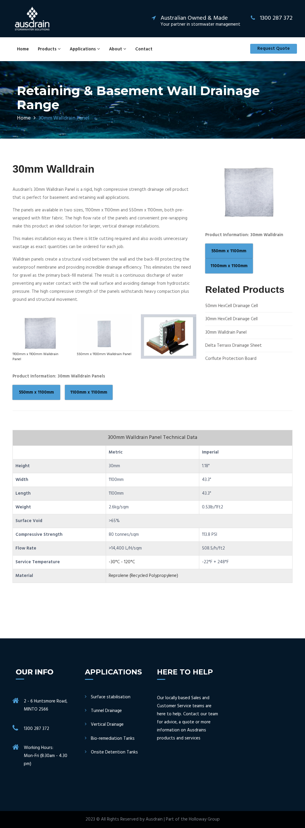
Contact (143, 49)
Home (23, 49)
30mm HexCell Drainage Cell (231, 319)
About (116, 49)
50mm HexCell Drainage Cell (231, 306)
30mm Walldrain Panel (226, 332)
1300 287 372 (36, 728)
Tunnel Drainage (106, 711)
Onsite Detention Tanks (114, 752)
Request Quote (273, 48)
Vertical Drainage (107, 725)
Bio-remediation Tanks (113, 739)
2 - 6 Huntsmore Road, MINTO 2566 (45, 705)
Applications (83, 49)
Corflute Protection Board (230, 359)
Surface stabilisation (110, 697)
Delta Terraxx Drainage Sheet (233, 346)
